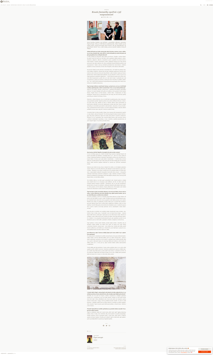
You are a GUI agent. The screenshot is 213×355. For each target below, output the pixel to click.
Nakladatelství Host (209, 0)
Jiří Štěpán (104, 17)
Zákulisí (23, 5)
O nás (204, 5)
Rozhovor (106, 9)
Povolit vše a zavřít (204, 351)
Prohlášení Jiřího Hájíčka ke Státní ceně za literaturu (120, 348)
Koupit (95, 340)
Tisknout (89, 331)
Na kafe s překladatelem (31, 5)
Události (8, 5)
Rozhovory (19, 5)
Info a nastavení (184, 352)
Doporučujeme (14, 5)
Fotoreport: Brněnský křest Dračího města (93, 348)
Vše (1, 5)
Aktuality (4, 5)
